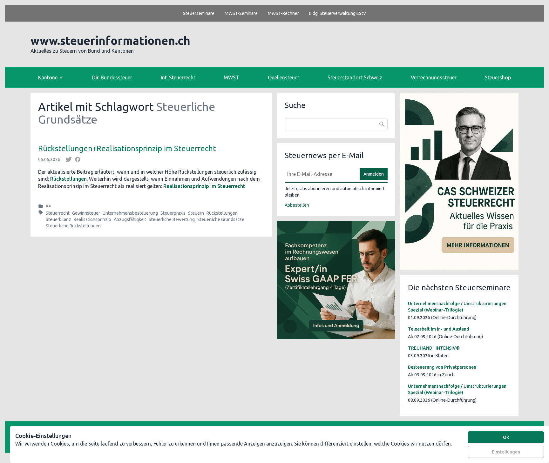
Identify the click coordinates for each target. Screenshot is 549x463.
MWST (231, 77)
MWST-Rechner (283, 13)
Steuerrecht (58, 213)
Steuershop (498, 77)
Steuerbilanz (58, 219)
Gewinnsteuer (86, 213)
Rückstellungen (68, 179)
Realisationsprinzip (92, 219)
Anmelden (373, 174)
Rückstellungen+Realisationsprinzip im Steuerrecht (127, 148)
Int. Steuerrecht (178, 77)
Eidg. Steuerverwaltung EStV (337, 13)
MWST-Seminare (241, 13)
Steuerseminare (198, 13)
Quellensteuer (283, 77)
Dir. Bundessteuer (112, 77)
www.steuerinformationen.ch (110, 40)
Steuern (196, 213)
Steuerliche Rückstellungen (73, 225)
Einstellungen (506, 451)
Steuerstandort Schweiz (355, 77)
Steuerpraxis (173, 213)
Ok (506, 437)
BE (48, 206)
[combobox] (336, 124)
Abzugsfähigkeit (130, 219)
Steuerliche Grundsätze (220, 219)
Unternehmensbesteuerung (130, 213)
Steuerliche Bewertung (172, 219)
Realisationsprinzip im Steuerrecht (204, 186)
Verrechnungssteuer (434, 77)
